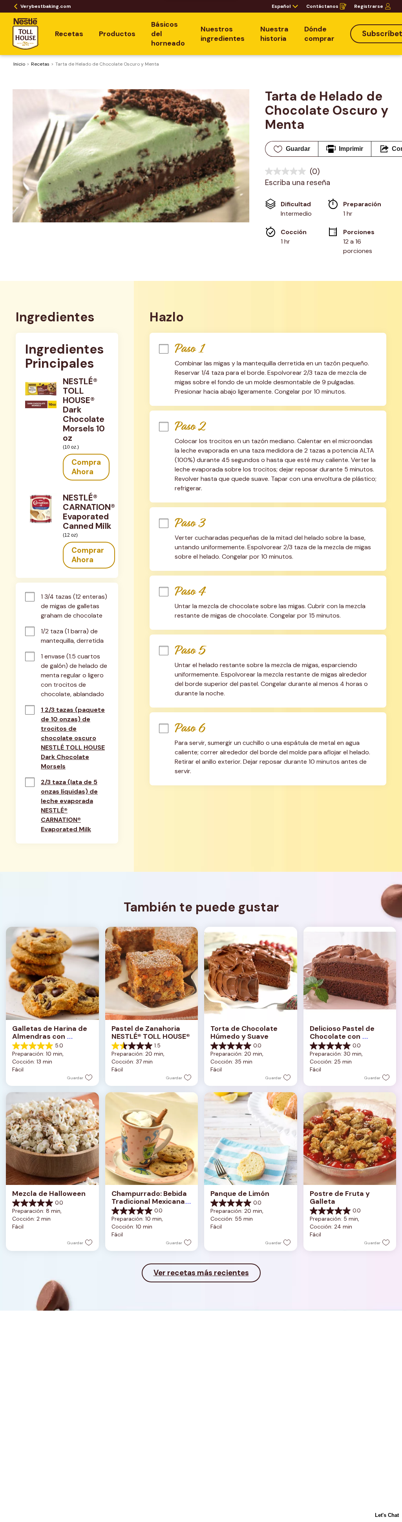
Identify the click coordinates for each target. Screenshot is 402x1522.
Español (281, 6)
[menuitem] (69, 33)
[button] (86, 467)
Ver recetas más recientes (201, 1273)
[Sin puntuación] (287, 171)
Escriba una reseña (297, 182)
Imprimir (351, 148)
